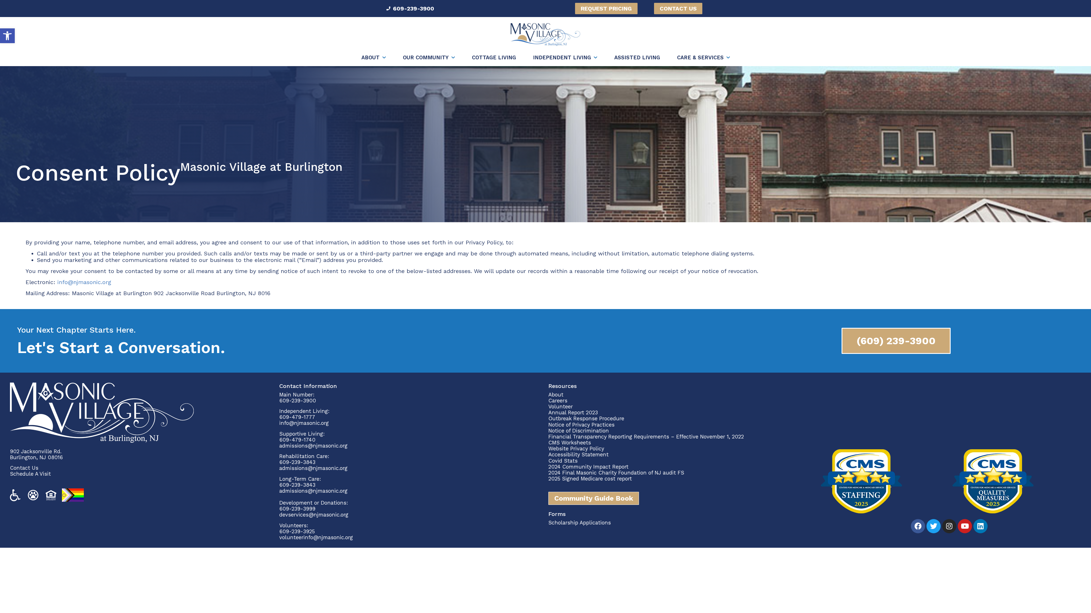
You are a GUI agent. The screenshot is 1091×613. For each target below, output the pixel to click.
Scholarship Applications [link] (579, 523)
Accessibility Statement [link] (578, 454)
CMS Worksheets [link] (569, 443)
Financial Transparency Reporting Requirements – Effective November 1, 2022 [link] (646, 437)
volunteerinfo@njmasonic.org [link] (316, 537)
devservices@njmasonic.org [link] (313, 515)
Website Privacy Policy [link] (576, 449)
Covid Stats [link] (563, 461)
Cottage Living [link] (494, 57)
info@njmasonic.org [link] (85, 282)
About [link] (370, 57)
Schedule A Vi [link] (27, 474)
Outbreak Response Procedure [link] (586, 418)
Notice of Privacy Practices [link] (581, 425)
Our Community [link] (426, 57)
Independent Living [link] (562, 57)
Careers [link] (557, 401)
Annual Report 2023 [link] (573, 412)
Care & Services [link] (700, 57)
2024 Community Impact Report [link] (588, 467)
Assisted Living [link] (637, 57)
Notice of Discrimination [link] (578, 431)
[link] (7, 35)
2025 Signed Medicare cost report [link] (590, 479)
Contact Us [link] (24, 468)
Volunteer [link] (560, 407)
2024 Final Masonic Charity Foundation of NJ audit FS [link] (616, 473)
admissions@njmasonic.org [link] (313, 446)
